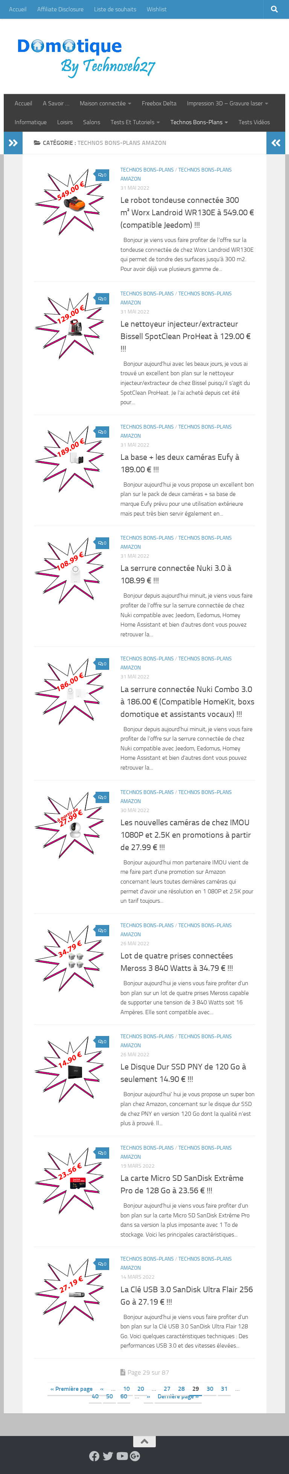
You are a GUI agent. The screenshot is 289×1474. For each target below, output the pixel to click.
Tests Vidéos (254, 122)
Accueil (18, 9)
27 (167, 1388)
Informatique (31, 122)
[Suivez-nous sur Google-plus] (135, 1456)
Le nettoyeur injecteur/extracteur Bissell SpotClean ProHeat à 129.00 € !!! (185, 336)
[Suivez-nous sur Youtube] (121, 1456)
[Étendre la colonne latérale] (13, 143)
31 (224, 1388)
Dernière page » (178, 1396)
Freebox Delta (159, 103)
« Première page (71, 1388)
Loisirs (65, 122)
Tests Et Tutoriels (132, 122)
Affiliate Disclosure (60, 9)
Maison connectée (103, 103)
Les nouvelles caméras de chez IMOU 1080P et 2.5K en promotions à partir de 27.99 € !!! (185, 835)
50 (109, 1396)
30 (210, 1388)
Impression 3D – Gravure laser (225, 103)
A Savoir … (56, 103)
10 (126, 1388)
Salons (91, 122)
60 (123, 1396)
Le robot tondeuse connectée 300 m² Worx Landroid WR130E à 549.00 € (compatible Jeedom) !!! (187, 212)
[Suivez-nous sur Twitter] (108, 1456)
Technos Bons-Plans (196, 122)
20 (140, 1388)
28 (181, 1388)
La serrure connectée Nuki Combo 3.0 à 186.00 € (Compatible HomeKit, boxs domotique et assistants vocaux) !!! (187, 702)
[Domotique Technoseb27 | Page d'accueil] (89, 56)
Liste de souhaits (115, 9)
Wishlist (157, 9)
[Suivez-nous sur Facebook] (94, 1456)
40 (95, 1396)
